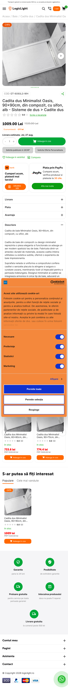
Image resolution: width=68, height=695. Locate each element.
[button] (30, 87)
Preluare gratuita (18, 594)
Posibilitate (50, 569)
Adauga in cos (44, 141)
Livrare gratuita (34, 621)
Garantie (18, 569)
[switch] (59, 346)
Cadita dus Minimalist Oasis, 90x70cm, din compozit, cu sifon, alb (48, 436)
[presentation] (61, 56)
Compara (35, 157)
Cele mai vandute (28, 480)
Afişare (54, 379)
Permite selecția (34, 399)
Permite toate (34, 389)
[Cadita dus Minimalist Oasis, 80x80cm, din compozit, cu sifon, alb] (17, 418)
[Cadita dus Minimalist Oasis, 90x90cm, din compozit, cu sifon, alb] (34, 54)
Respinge (34, 409)
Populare (8, 480)
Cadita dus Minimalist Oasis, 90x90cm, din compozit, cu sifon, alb (16, 519)
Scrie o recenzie (38, 115)
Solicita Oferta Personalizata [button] (50, 150)
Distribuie (63, 94)
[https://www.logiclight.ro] (18, 8)
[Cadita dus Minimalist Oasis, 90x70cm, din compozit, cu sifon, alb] (50, 418)
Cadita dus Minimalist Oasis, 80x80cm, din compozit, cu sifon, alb (16, 436)
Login (57, 9)
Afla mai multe (47, 186)
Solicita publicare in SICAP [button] (18, 150)
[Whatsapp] (62, 679)
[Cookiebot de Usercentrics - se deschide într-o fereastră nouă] (50, 282)
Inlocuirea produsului (49, 594)
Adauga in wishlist (15, 157)
